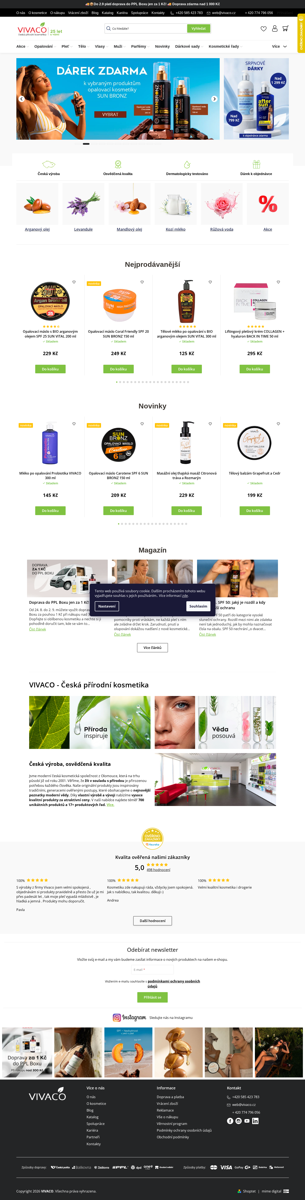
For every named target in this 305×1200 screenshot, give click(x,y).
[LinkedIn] (255, 1121)
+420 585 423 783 (189, 13)
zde (185, 595)
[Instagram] (238, 1121)
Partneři (93, 1137)
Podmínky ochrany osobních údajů (184, 1130)
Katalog (107, 13)
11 (158, 382)
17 (180, 382)
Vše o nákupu (167, 1117)
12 (162, 382)
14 (169, 382)
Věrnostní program (172, 1123)
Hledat (198, 28)
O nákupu (57, 13)
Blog (95, 13)
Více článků (152, 647)
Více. (110, 804)
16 (177, 382)
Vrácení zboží (78, 13)
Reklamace (165, 1110)
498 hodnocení (158, 869)
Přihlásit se (152, 997)
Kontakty (158, 13)
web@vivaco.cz (224, 13)
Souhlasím (198, 606)
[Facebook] (230, 1121)
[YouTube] (247, 1121)
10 (154, 382)
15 (173, 382)
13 (165, 382)
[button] (21, 99)
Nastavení (107, 606)
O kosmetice (38, 13)
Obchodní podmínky (173, 1137)
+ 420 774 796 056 (259, 13)
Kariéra (122, 13)
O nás (20, 13)
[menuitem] (24, 46)
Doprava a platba (170, 1097)
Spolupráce (139, 13)
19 (188, 382)
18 (184, 382)
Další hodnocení (152, 921)
